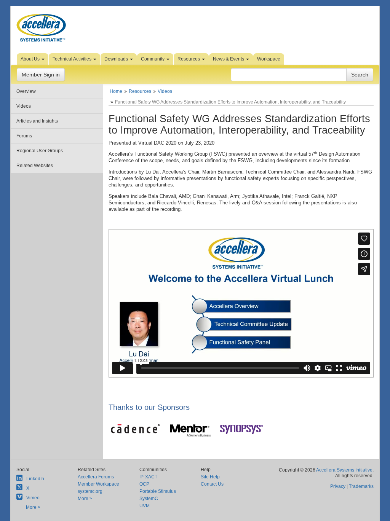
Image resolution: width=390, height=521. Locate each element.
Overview (26, 91)
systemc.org (90, 491)
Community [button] (153, 59)
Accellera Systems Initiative (344, 470)
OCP (144, 484)
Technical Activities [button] (73, 59)
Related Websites (34, 165)
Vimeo (33, 497)
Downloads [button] (116, 59)
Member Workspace (98, 484)
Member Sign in (41, 75)
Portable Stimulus (157, 491)
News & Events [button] (229, 59)
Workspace (268, 59)
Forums (24, 136)
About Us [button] (31, 59)
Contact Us (212, 484)
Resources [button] (189, 59)
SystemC (148, 498)
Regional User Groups (39, 150)
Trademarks (361, 486)
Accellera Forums (96, 477)
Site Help (210, 477)
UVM (144, 505)
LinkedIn (35, 478)
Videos (23, 106)
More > (33, 507)
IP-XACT (148, 477)
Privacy (337, 486)
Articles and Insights (37, 121)
